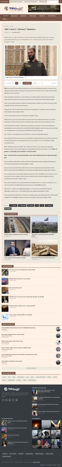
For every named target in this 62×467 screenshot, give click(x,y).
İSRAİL (14, 377)
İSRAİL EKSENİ (49, 453)
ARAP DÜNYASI (21, 377)
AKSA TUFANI (13, 453)
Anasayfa (6, 26)
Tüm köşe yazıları (31, 368)
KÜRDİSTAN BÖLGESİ (40, 377)
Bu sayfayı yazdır (16, 32)
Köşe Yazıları (49, 465)
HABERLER (23, 15)
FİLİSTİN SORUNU (32, 380)
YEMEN (24, 380)
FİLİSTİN (4, 377)
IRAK (9, 377)
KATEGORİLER (52, 15)
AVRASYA (19, 380)
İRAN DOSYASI (29, 453)
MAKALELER (14, 15)
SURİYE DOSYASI (7, 456)
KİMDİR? (49, 377)
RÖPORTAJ (42, 15)
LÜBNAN (55, 377)
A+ (20, 83)
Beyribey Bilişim (36, 462)
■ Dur (35, 83)
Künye (54, 465)
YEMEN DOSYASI (39, 453)
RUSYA (32, 377)
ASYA (27, 377)
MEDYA (5, 19)
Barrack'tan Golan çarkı (28, 1)
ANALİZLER (33, 15)
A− (13, 83)
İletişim (58, 465)
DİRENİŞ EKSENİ (11, 380)
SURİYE (11, 26)
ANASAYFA (6, 15)
